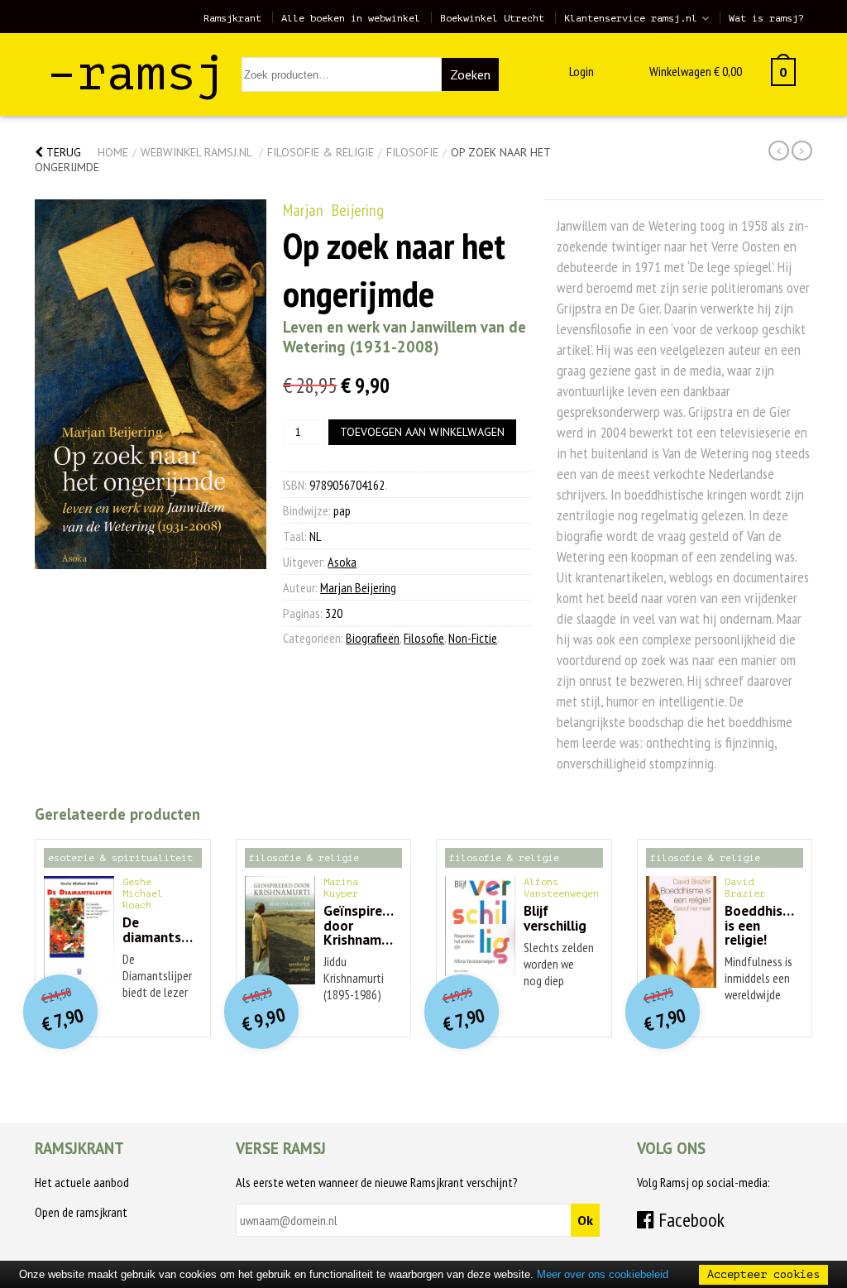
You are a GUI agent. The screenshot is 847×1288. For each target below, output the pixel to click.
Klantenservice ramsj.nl (630, 18)
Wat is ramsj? (766, 18)
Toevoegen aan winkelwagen (422, 431)
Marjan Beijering (333, 210)
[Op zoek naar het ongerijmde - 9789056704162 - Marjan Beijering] (150, 384)
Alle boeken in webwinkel (350, 18)
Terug (62, 152)
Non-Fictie (472, 638)
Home (113, 152)
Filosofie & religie (320, 152)
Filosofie (412, 152)
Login (581, 71)
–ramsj (136, 73)
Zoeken (470, 74)
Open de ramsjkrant (81, 1212)
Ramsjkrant (232, 18)
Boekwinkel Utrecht (492, 18)
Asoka (342, 561)
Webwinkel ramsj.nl (196, 152)
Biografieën (373, 638)
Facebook (689, 1220)
